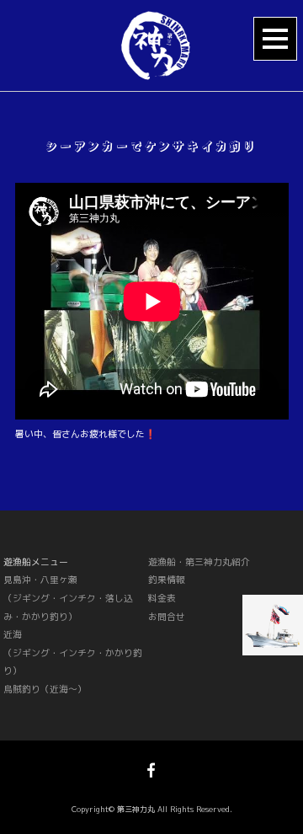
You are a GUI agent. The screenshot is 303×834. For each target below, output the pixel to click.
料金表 (162, 597)
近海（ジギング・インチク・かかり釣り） (72, 652)
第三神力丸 (136, 809)
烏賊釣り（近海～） (45, 688)
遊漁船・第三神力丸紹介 (199, 561)
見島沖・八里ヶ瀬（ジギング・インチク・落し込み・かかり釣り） (68, 597)
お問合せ (166, 616)
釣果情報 (166, 579)
